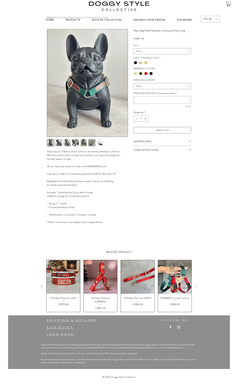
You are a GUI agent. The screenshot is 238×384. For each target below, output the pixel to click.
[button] (229, 3)
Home (50, 17)
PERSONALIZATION (145, 80)
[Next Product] (196, 286)
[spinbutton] (141, 119)
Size (137, 45)
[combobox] (162, 51)
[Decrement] (136, 119)
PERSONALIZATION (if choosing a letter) (155, 93)
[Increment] (145, 119)
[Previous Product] (42, 286)
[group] (119, 286)
